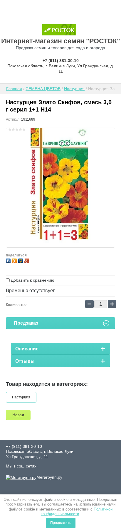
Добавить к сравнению (32, 280)
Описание (26, 348)
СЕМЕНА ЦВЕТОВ (43, 88)
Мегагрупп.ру (49, 477)
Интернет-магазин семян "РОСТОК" (60, 41)
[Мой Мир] (21, 260)
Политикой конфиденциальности (76, 511)
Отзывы (25, 361)
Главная (14, 88)
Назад (18, 414)
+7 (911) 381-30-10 (61, 60)
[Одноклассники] (15, 260)
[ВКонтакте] (9, 260)
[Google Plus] (27, 260)
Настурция (74, 88)
